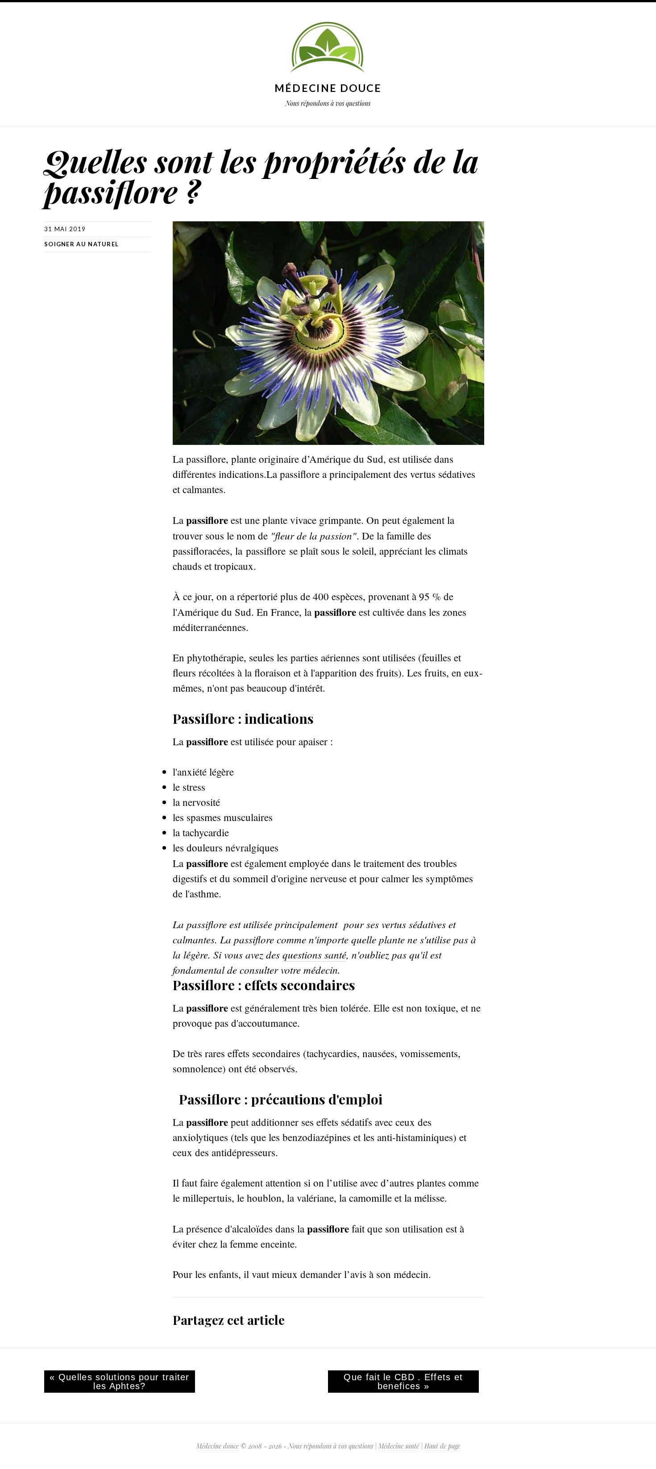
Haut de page (442, 1446)
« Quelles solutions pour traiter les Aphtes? (120, 1381)
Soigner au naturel (81, 244)
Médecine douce (328, 88)
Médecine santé (398, 1446)
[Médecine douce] (328, 48)
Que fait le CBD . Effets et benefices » (403, 1381)
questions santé (314, 954)
